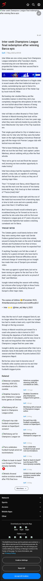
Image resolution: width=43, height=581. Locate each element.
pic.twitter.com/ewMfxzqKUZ (27, 303)
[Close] (39, 542)
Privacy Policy (10, 553)
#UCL (34, 300)
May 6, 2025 (28, 307)
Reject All (21, 568)
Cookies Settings (21, 560)
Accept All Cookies (21, 576)
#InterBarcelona (8, 303)
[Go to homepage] (4, 5)
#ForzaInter (27, 300)
